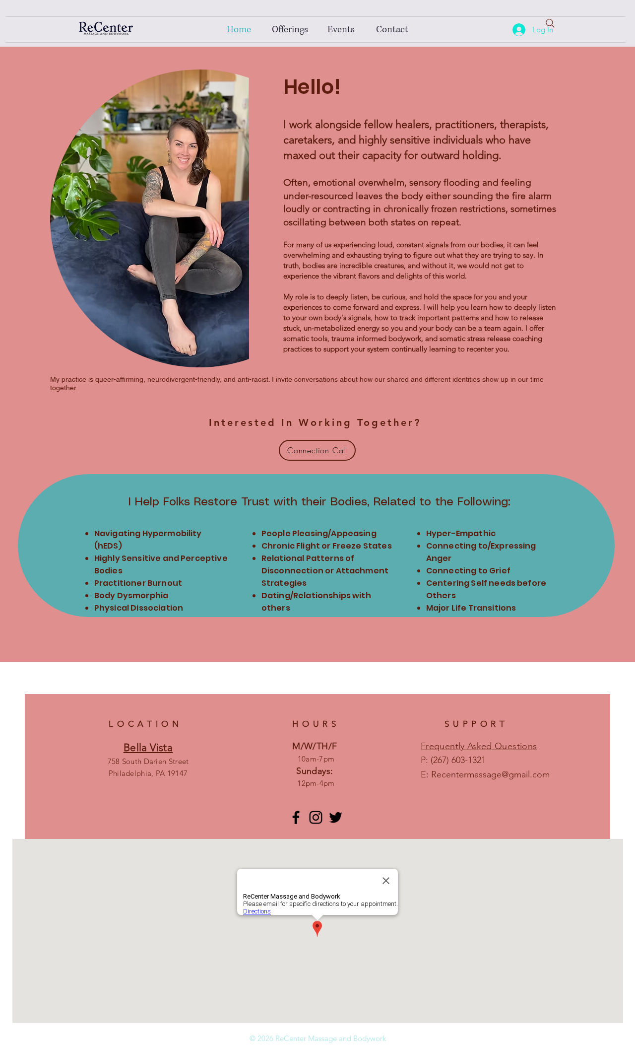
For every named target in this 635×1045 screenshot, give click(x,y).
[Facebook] (296, 817)
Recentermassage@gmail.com (490, 774)
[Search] (550, 23)
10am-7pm (316, 759)
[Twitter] (335, 817)
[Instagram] (315, 817)
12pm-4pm (315, 783)
